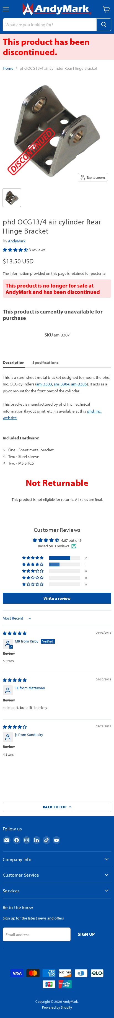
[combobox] (49, 24)
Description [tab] (14, 362)
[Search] (103, 24)
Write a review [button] (57, 598)
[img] (15, 633)
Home (8, 68)
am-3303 (44, 384)
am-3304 (61, 384)
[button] (16, 249)
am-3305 (79, 384)
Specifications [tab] (45, 362)
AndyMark (16, 241)
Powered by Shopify (57, 1007)
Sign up (86, 934)
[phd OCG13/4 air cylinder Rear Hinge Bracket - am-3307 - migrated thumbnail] (12, 198)
